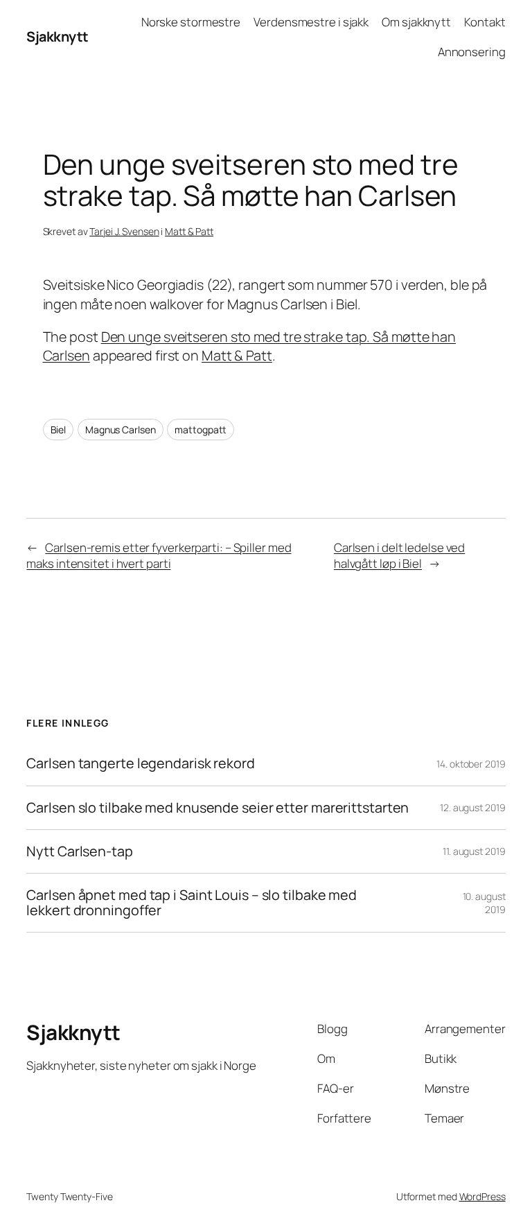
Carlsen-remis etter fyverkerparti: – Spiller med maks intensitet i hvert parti (158, 555)
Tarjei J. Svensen (124, 231)
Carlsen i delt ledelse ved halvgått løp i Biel (399, 555)
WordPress (482, 1196)
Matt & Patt (189, 231)
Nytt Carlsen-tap (79, 851)
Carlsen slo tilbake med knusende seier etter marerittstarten (217, 807)
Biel (58, 429)
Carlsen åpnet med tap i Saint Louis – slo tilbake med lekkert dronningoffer (191, 902)
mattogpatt (201, 429)
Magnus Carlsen (120, 429)
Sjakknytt (57, 36)
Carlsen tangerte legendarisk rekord (140, 763)
